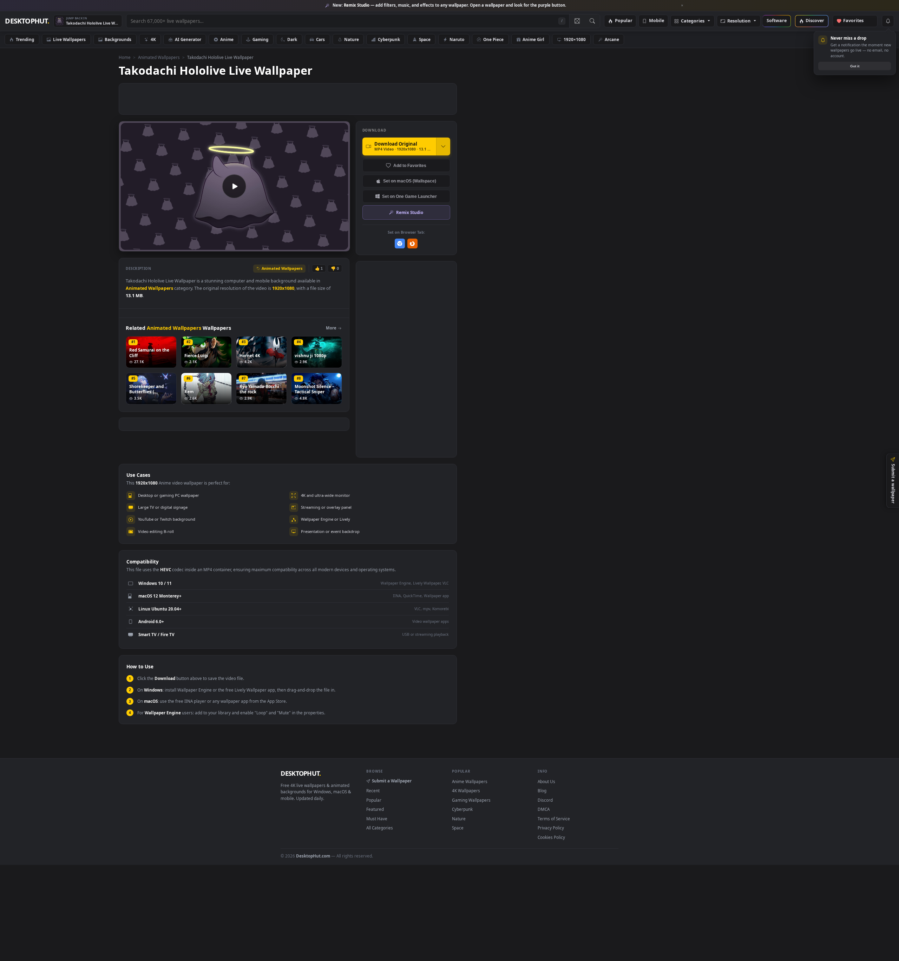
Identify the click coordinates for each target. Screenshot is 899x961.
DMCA (544, 809)
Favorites (856, 21)
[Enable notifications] (888, 21)
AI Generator (188, 39)
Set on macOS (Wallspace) (409, 181)
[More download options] (443, 146)
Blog (542, 790)
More (331, 328)
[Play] (127, 245)
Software (777, 21)
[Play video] (234, 186)
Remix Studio (409, 212)
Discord (545, 800)
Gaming (260, 39)
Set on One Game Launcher (409, 196)
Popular (623, 21)
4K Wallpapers (466, 790)
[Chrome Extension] (400, 244)
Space (425, 39)
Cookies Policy (551, 837)
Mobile (656, 21)
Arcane (612, 39)
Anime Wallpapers (469, 781)
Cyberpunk (389, 39)
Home (125, 57)
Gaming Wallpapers (471, 800)
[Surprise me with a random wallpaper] (577, 21)
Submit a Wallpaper (392, 780)
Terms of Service (554, 818)
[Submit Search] (592, 21)
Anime (227, 39)
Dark (292, 39)
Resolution (738, 21)
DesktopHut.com (313, 856)
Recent (373, 790)
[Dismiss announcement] (682, 5)
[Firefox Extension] (412, 244)
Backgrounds (118, 39)
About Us (546, 781)
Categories (692, 21)
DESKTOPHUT (301, 773)
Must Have (376, 818)
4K (153, 39)
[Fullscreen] (340, 245)
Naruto (457, 39)
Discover (815, 21)
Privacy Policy (551, 827)
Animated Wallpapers (159, 57)
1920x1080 (283, 288)
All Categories (379, 827)
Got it (854, 66)
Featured (375, 809)
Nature (351, 39)
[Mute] (302, 245)
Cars (320, 39)
